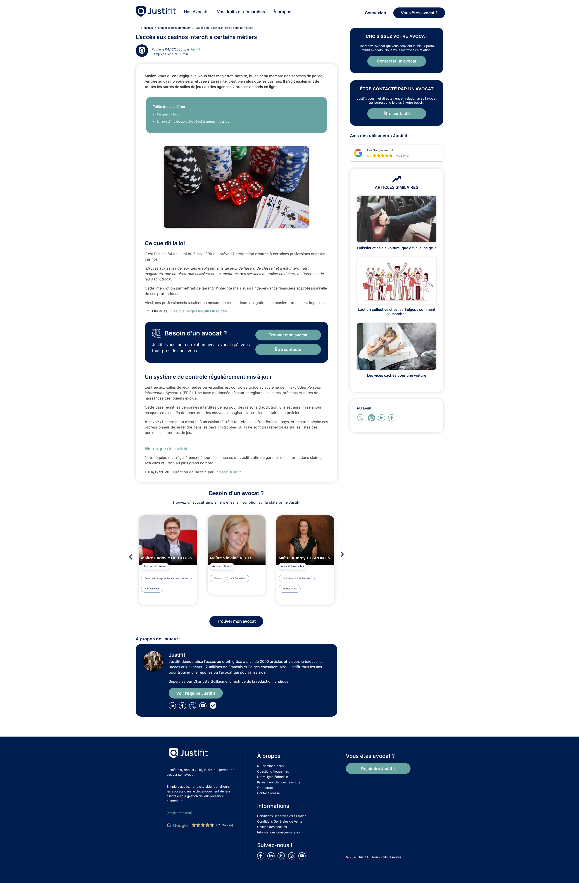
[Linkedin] (173, 705)
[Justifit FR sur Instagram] (292, 855)
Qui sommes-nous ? (271, 766)
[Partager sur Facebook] (392, 417)
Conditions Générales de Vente (279, 821)
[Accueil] (140, 28)
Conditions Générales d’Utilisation (281, 816)
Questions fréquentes (273, 771)
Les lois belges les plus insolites (199, 311)
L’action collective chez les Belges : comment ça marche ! (396, 311)
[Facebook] (183, 705)
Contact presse (268, 793)
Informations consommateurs (278, 832)
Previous (129, 557)
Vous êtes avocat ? (419, 12)
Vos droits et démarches (241, 11)
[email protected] (179, 813)
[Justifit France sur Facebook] (261, 855)
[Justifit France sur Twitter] (282, 855)
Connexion (375, 12)
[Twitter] (194, 705)
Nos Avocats (196, 11)
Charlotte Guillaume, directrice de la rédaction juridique (240, 681)
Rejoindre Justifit (378, 768)
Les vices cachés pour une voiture (396, 375)
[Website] (213, 705)
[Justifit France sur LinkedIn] (271, 855)
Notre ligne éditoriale (272, 777)
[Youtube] (203, 705)
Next (343, 554)
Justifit (195, 49)
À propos (282, 11)
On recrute (265, 788)
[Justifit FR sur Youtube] (302, 855)
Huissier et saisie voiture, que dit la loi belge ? (396, 248)
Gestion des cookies (272, 827)
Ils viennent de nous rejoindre (278, 782)
